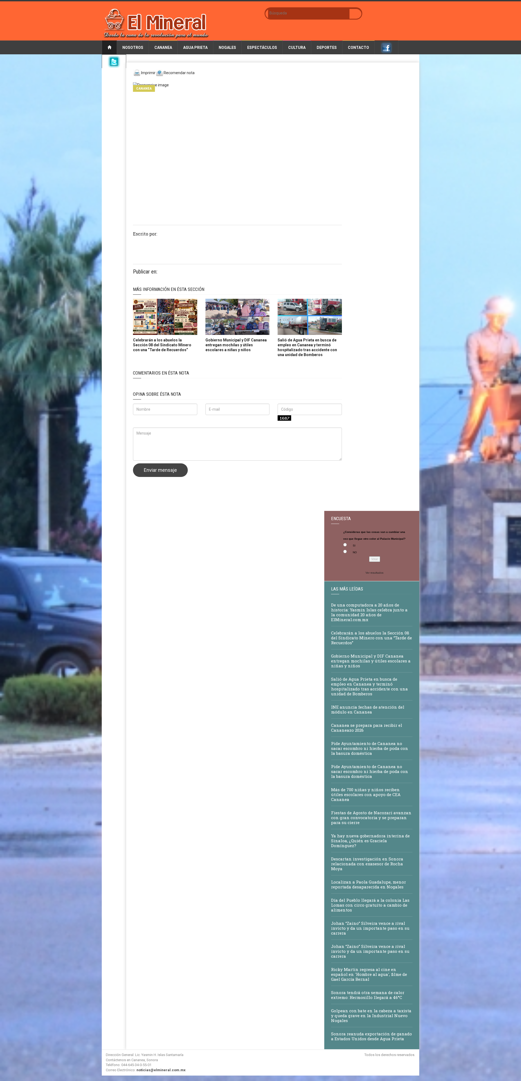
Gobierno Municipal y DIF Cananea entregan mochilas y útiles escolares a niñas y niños (236, 345)
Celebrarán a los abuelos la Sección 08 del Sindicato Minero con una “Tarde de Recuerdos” (162, 345)
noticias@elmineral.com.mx (161, 1070)
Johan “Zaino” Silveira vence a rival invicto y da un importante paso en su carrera (370, 928)
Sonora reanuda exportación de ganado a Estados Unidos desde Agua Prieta (371, 1036)
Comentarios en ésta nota (161, 373)
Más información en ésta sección (168, 289)
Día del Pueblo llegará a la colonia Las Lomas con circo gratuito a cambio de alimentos (370, 905)
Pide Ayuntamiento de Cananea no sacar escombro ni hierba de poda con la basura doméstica (369, 748)
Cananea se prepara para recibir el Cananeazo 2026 (366, 728)
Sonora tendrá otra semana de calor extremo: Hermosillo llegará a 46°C (367, 995)
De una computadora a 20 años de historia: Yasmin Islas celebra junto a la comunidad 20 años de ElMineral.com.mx (369, 612)
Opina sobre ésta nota (157, 394)
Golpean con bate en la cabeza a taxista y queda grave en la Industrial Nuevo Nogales (371, 1015)
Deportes (327, 47)
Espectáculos (262, 47)
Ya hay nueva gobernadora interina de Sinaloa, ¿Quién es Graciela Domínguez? (370, 840)
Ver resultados (374, 572)
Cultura (297, 47)
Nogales (227, 47)
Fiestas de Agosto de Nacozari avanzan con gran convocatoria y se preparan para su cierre (371, 817)
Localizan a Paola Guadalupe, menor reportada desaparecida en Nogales (368, 884)
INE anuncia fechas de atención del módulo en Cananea (367, 709)
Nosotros (132, 47)
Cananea (163, 47)
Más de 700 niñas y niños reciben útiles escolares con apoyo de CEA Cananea (366, 794)
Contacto (358, 47)
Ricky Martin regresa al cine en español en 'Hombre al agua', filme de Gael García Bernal (369, 974)
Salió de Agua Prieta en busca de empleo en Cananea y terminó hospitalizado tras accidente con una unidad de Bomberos (369, 686)
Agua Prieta (195, 47)
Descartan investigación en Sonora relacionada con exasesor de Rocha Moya (367, 863)
